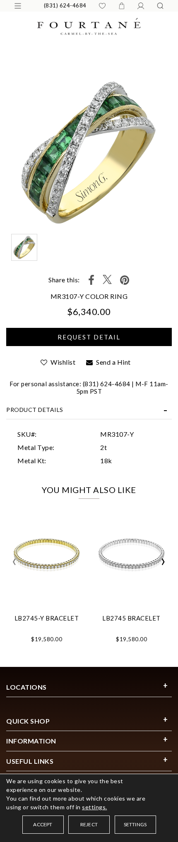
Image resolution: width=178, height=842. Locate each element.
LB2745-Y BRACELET (46, 618)
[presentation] (14, 562)
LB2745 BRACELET (131, 618)
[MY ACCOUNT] (140, 5)
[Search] (160, 5)
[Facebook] (91, 280)
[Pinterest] (125, 280)
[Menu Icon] (17, 5)
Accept (42, 824)
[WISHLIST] (102, 5)
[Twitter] (107, 280)
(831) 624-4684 (65, 5)
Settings (135, 824)
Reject (89, 824)
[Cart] (121, 5)
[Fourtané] (89, 25)
